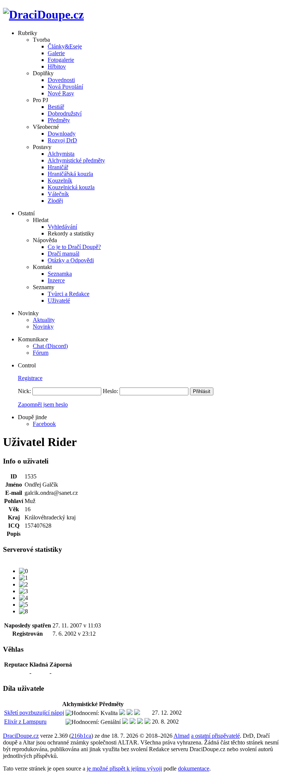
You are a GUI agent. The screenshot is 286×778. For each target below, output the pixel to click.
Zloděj (55, 200)
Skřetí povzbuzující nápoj (34, 712)
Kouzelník (60, 180)
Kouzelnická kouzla (71, 187)
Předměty (59, 120)
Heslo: (110, 391)
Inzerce (56, 280)
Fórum (40, 353)
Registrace (30, 378)
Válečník (58, 194)
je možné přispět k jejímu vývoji (124, 768)
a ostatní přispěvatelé (215, 736)
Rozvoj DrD (62, 140)
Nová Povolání (65, 86)
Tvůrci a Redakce (68, 294)
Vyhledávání (62, 227)
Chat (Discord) (50, 346)
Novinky (43, 326)
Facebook (44, 424)
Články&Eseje (65, 46)
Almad (182, 736)
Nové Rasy (61, 93)
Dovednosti (61, 80)
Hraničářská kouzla (70, 174)
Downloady (62, 133)
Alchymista (61, 154)
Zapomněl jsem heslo (43, 404)
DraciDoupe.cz (21, 736)
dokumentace (193, 768)
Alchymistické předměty (76, 160)
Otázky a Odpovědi (71, 260)
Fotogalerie (61, 60)
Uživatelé (59, 300)
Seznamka (60, 274)
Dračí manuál (63, 253)
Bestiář (56, 107)
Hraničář (58, 167)
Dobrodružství (65, 113)
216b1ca (81, 736)
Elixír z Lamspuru (25, 721)
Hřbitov (57, 66)
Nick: (24, 391)
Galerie (56, 53)
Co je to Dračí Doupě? (74, 247)
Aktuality (44, 320)
